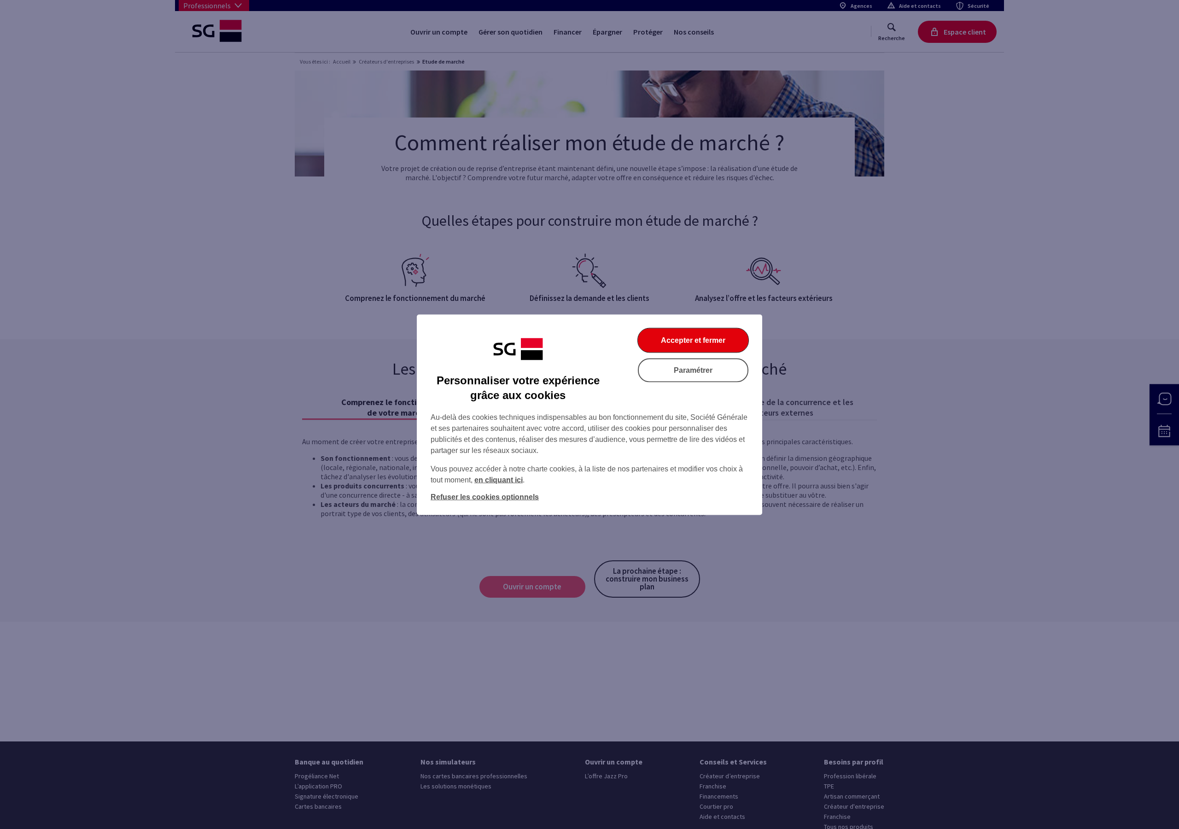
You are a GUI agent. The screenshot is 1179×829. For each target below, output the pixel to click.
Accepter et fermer (693, 340)
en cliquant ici (498, 479)
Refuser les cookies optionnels (485, 496)
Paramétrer (693, 370)
